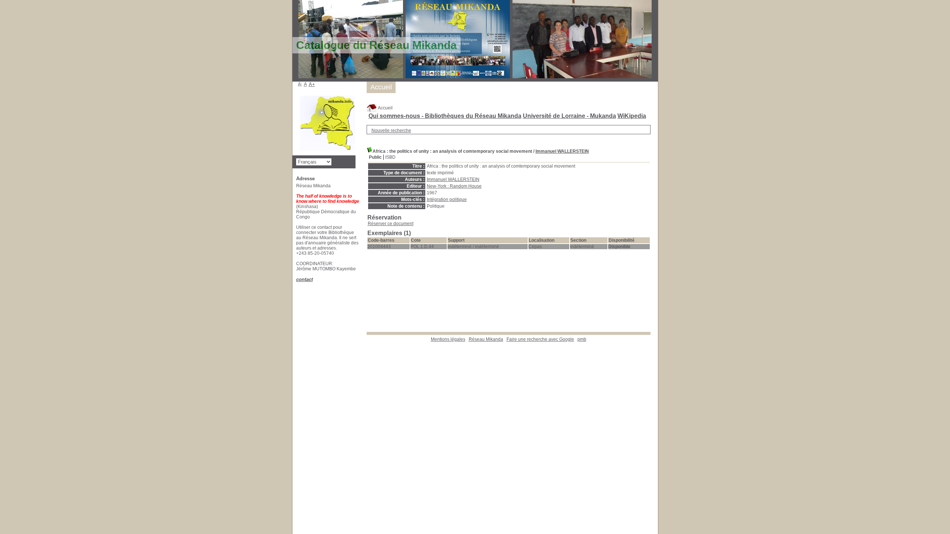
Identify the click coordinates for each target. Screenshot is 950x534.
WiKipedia (632, 116)
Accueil (385, 108)
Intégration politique (447, 199)
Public (375, 157)
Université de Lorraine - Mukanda (569, 116)
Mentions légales (448, 339)
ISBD (390, 157)
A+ (312, 84)
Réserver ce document (390, 223)
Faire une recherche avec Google (540, 339)
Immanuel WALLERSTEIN (562, 151)
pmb (581, 339)
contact (304, 279)
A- (300, 84)
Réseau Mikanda (486, 339)
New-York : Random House (454, 186)
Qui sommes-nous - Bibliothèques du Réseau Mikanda (444, 116)
